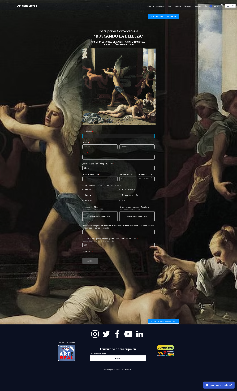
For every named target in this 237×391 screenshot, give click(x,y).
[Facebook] (117, 334)
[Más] (66, 353)
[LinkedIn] (139, 334)
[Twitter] (106, 334)
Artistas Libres (27, 6)
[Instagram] (95, 334)
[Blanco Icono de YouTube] (128, 334)
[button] (222, 5)
